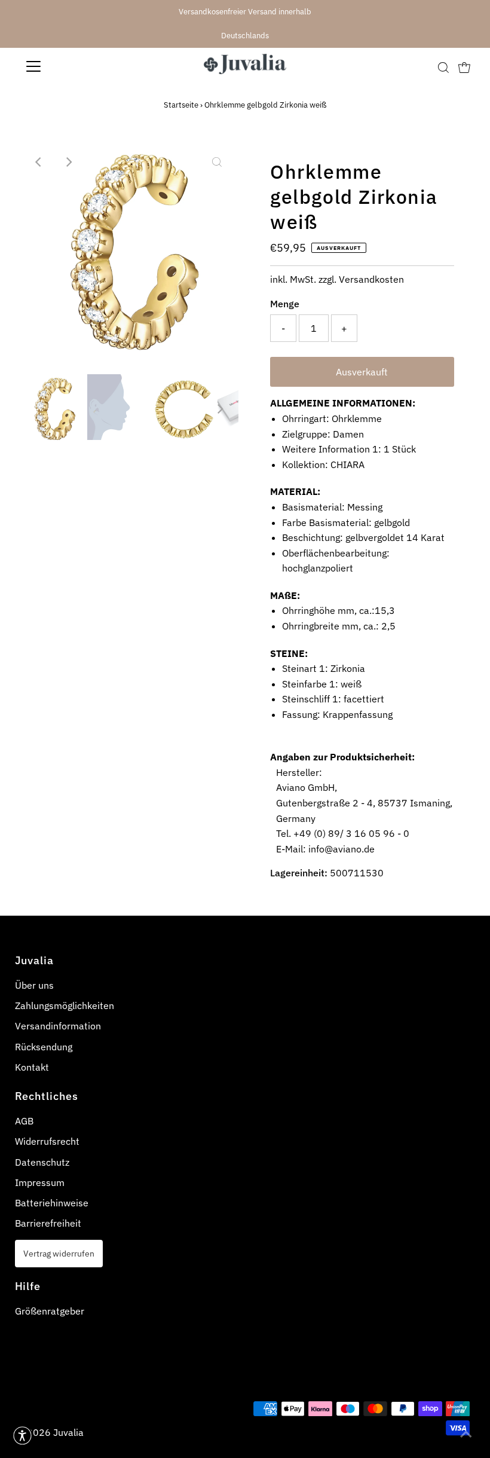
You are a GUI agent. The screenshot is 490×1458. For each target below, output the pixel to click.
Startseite (181, 105)
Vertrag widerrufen (58, 1253)
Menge (284, 304)
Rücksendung (43, 1047)
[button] (22, 1435)
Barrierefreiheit (48, 1223)
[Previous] (39, 162)
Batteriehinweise (51, 1203)
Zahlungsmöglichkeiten (64, 1005)
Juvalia (68, 1432)
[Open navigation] (73, 66)
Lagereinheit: (298, 873)
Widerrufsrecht (47, 1141)
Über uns (34, 985)
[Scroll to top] (466, 1434)
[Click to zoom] (217, 162)
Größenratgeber (49, 1311)
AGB (24, 1121)
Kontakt (32, 1067)
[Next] (68, 162)
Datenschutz (42, 1162)
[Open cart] (464, 66)
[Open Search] (443, 67)
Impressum (40, 1182)
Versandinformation (58, 1026)
